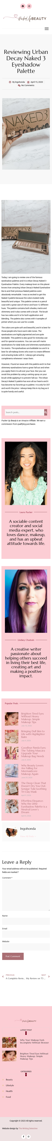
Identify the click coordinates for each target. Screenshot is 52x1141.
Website (5, 941)
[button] (46, 29)
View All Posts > (28, 836)
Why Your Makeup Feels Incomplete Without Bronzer (34, 1041)
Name (5, 916)
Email (4, 928)
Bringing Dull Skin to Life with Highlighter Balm (33, 734)
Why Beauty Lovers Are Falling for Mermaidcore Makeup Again (32, 770)
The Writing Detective (28, 1128)
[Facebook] (22, 6)
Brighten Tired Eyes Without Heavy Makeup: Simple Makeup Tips (32, 718)
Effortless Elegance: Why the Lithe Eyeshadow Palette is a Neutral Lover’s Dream (34, 806)
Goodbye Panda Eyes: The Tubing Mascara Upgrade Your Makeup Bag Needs (33, 752)
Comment (7, 878)
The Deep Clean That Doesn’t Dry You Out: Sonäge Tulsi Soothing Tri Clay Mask (34, 787)
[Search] (45, 412)
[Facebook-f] (23, 1137)
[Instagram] (29, 6)
